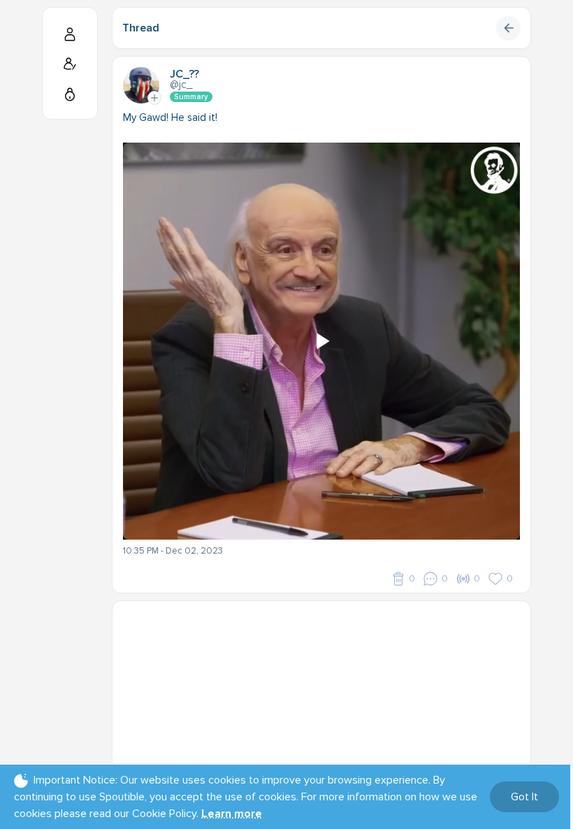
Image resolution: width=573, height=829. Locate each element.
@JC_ (181, 84)
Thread (140, 28)
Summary (191, 96)
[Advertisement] (321, 699)
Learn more (231, 814)
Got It (524, 797)
